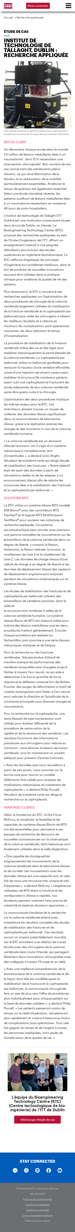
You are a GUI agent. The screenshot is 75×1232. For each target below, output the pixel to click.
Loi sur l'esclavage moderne (37, 1215)
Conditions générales (37, 1210)
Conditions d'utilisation (37, 1204)
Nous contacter (38, 5)
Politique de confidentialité (37, 1199)
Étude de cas (16, 31)
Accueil (8, 17)
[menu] (68, 6)
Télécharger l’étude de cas (37, 1119)
